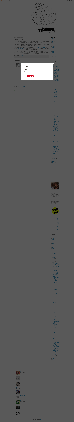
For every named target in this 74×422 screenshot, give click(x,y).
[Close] (53, 63)
